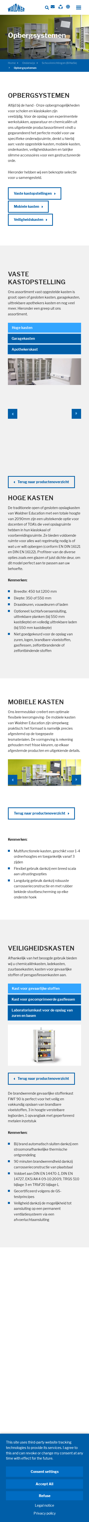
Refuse (44, 1496)
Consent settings (45, 1471)
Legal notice (44, 1505)
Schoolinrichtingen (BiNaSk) (59, 63)
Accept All (44, 1484)
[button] (14, 413)
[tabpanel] (44, 506)
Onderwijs (28, 63)
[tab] (44, 328)
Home (12, 63)
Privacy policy (45, 1513)
